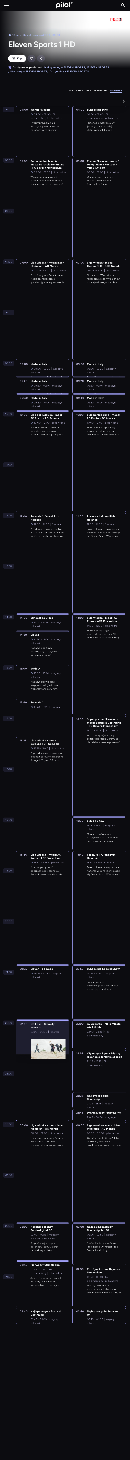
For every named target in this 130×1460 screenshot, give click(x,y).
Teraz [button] (79, 90)
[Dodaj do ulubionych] (31, 58)
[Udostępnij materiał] (41, 58)
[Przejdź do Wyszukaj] (123, 5)
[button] (124, 101)
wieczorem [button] (100, 90)
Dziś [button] (71, 90)
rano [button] (88, 90)
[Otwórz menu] (6, 5)
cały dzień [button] (116, 90)
